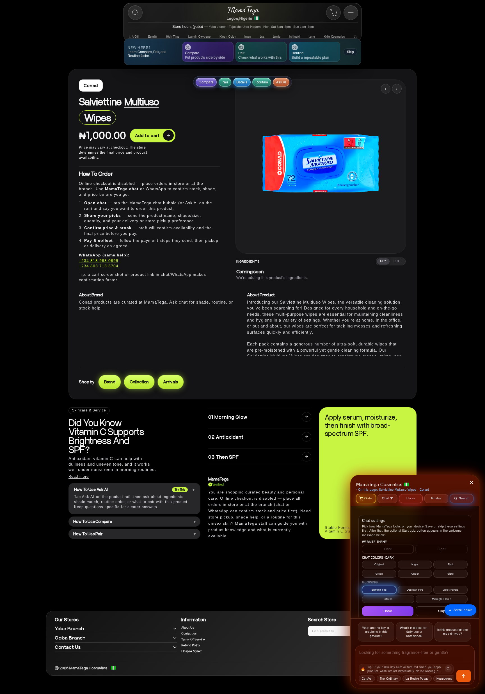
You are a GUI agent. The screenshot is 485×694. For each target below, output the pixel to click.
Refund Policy (190, 645)
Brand (109, 381)
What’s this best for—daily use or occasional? (414, 632)
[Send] (463, 676)
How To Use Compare (92, 522)
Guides (436, 498)
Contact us (188, 633)
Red (450, 564)
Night (414, 564)
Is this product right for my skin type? (452, 632)
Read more (78, 476)
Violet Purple (450, 589)
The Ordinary (389, 678)
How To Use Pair (88, 534)
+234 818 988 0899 (98, 260)
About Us (187, 627)
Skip (350, 52)
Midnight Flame (441, 598)
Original (379, 564)
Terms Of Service (193, 639)
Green (379, 573)
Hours (410, 498)
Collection (139, 381)
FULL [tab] (398, 261)
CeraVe (367, 678)
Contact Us (68, 647)
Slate (450, 573)
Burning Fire (379, 589)
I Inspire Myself (191, 651)
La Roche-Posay (417, 678)
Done (387, 611)
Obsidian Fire (415, 589)
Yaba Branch (69, 628)
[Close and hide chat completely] (472, 482)
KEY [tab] (383, 261)
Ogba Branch (70, 637)
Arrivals (170, 381)
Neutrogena (444, 678)
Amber (415, 573)
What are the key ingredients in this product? (376, 632)
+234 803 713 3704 (98, 266)
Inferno (388, 598)
